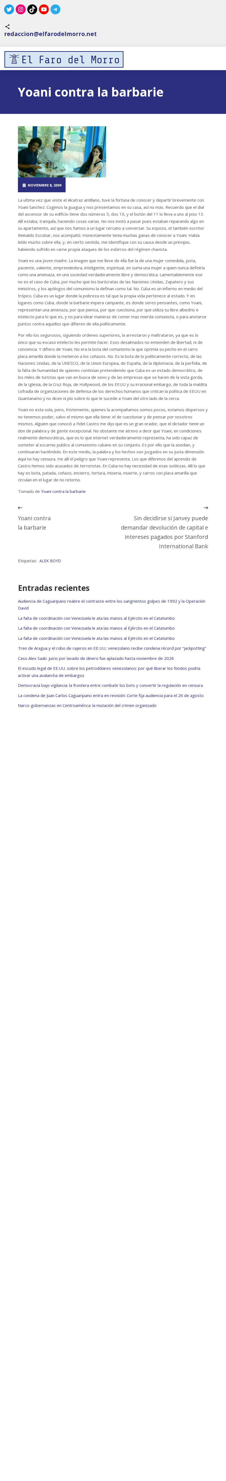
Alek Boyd (50, 560)
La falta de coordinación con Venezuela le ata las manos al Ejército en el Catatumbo (96, 618)
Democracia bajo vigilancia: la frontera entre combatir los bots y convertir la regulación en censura (110, 685)
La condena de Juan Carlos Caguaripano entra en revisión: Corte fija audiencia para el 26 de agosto (111, 695)
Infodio (139, 184)
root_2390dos (91, 184)
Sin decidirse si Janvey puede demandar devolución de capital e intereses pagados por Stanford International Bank (164, 532)
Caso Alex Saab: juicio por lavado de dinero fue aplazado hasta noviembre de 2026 (96, 658)
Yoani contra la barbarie (63, 491)
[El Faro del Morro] (63, 59)
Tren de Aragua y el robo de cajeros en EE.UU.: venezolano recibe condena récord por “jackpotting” (112, 648)
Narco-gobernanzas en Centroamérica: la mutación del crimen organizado (87, 705)
